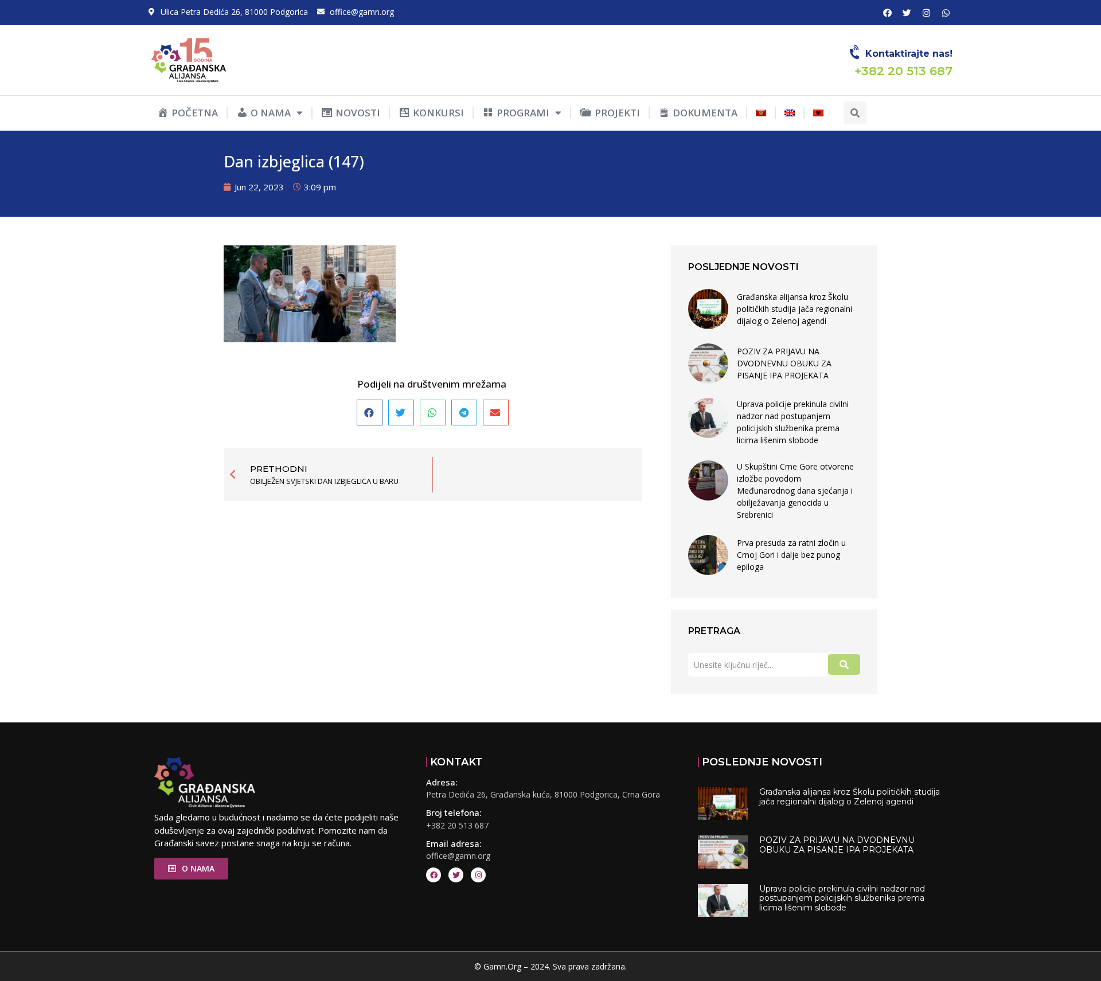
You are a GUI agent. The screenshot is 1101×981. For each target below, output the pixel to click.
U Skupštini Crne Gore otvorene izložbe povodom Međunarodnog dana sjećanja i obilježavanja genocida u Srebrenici (795, 490)
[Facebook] (887, 12)
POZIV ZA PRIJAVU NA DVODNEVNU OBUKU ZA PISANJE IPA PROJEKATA (784, 363)
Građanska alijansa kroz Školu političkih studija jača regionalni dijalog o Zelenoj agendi (794, 308)
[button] (855, 112)
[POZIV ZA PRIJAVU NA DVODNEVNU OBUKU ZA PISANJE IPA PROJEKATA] (708, 363)
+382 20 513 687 (457, 825)
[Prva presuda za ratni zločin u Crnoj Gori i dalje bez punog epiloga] (708, 555)
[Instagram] (926, 12)
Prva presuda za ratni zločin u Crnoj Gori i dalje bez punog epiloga (791, 554)
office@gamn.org (458, 855)
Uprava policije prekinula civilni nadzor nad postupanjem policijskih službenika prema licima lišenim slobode (793, 421)
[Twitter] (906, 12)
